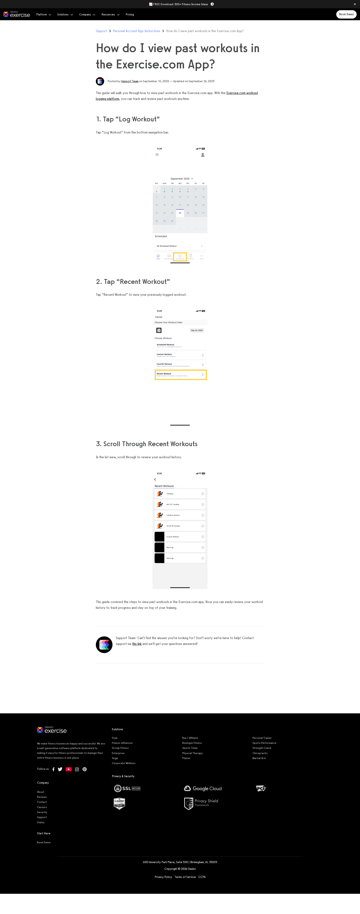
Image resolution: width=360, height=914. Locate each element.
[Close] (355, 4)
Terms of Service (185, 877)
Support (101, 31)
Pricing (130, 14)
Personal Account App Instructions (136, 31)
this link (137, 644)
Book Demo (346, 14)
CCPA (202, 877)
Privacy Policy (163, 877)
